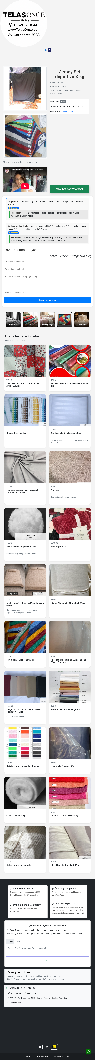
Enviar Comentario (47, 300)
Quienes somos (14, 1003)
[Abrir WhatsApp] (88, 1051)
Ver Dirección (67, 112)
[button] (40, 1047)
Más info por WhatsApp (70, 189)
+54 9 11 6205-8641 (77, 106)
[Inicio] (23, 23)
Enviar (47, 961)
